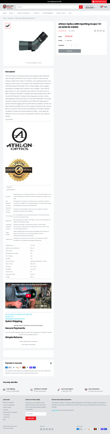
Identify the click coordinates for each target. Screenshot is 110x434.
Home (5, 13)
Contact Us (6, 417)
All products (11, 18)
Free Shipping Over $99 (54, 1)
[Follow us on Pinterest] (50, 429)
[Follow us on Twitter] (44, 429)
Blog (4, 419)
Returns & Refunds (8, 402)
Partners (5, 410)
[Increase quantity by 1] (76, 45)
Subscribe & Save (100, 1)
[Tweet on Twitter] (101, 31)
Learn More (55, 410)
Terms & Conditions (9, 405)
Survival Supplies (47, 13)
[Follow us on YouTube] (52, 429)
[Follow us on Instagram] (47, 429)
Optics (11, 13)
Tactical (36, 13)
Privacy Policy (7, 407)
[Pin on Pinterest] (98, 31)
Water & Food (61, 13)
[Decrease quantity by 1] (66, 45)
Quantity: (61, 45)
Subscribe (31, 418)
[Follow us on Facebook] (41, 429)
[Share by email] (104, 31)
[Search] (81, 7)
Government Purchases (10, 412)
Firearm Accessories (23, 13)
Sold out (69, 51)
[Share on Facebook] (95, 31)
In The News (6, 415)
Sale (70, 13)
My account (90, 8)
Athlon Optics (62, 31)
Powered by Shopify (8, 428)
